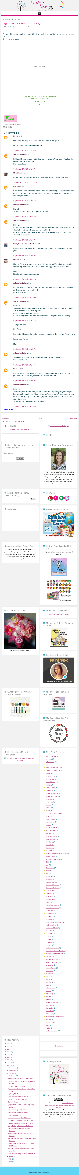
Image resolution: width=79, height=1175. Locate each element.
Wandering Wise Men (52, 959)
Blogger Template (33, 1172)
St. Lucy (48, 936)
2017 (9, 1046)
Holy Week (49, 850)
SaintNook (49, 919)
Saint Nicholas (50, 913)
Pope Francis (49, 896)
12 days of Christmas (52, 756)
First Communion (51, 830)
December (12, 1068)
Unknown (17, 186)
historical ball (49, 1008)
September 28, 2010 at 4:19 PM (24, 321)
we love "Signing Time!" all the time (18, 1110)
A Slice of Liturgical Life (53, 770)
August (11, 1156)
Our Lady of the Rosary (52, 888)
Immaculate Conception (53, 859)
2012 (9, 1060)
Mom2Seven (18, 173)
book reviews (49, 982)
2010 (9, 1065)
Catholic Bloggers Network (53, 793)
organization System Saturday (55, 1016)
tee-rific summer (50, 1022)
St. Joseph (49, 933)
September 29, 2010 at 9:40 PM (24, 406)
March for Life (50, 868)
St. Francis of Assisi (52, 928)
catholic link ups (50, 988)
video (19, 124)
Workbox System (51, 968)
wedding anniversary (52, 1031)
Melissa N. (17, 260)
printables (48, 1019)
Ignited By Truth (50, 856)
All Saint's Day (50, 779)
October (11, 1073)
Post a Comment (8, 409)
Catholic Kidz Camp (51, 796)
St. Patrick (49, 945)
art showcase (49, 974)
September (12, 1076)
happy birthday (50, 1005)
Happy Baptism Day (52, 836)
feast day (48, 996)
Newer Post (5, 418)
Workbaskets (49, 965)
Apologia (48, 785)
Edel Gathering (50, 822)
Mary (47, 873)
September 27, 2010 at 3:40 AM (24, 151)
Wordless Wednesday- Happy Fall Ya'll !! (20, 1096)
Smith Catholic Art (51, 925)
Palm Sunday (50, 890)
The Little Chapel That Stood (54, 953)
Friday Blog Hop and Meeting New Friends (20, 1123)
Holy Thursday (50, 848)
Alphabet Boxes (50, 782)
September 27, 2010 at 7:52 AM (24, 169)
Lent (47, 865)
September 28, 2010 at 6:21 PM (24, 349)
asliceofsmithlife (26, 27)
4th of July (49, 759)
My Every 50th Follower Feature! (18, 1094)
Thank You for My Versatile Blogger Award (20, 1078)
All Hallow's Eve (50, 776)
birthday (48, 979)
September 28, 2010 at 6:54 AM (24, 217)
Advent (48, 773)
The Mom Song (13, 124)
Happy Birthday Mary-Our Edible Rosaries (20, 1126)
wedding (48, 1028)
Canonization (49, 790)
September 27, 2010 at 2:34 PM (24, 201)
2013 (9, 1057)
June (10, 1162)
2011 (9, 1062)
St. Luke (48, 939)
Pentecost (49, 893)
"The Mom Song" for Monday (24, 23)
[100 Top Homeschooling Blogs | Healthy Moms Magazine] (20, 760)
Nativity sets (49, 876)
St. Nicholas (49, 942)
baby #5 (48, 976)
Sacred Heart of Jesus (52, 908)
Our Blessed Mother (52, 882)
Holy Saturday (50, 845)
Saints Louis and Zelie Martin (54, 922)
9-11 (47, 765)
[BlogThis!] (6, 127)
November (12, 1070)
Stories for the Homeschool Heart (55, 951)
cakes (47, 985)
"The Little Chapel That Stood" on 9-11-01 (20, 1120)
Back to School (50, 787)
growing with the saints (52, 1002)
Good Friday (49, 833)
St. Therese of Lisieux (52, 948)
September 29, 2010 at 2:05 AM (24, 381)
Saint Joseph (49, 910)
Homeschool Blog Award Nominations (57, 853)
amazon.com (49, 971)
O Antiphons (49, 879)
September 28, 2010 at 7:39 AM (24, 256)
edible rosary (49, 994)
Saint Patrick (49, 916)
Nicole (16, 136)
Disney (48, 810)
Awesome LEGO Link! (14, 1115)
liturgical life (49, 1014)
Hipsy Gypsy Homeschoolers (25, 244)
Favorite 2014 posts (51, 827)
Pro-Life (48, 902)
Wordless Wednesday (52, 962)
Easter (47, 816)
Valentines (49, 956)
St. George (49, 931)
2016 (9, 1049)
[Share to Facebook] (11, 127)
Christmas (49, 799)
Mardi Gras (49, 870)
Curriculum (49, 807)
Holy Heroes (49, 842)
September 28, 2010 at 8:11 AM (24, 279)
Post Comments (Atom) (18, 421)
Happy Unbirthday (51, 839)
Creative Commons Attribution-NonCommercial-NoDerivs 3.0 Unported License (59, 1105)
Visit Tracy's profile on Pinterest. (59, 614)
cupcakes (48, 991)
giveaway (48, 999)
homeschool (49, 1011)
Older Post (73, 418)
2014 (9, 1054)
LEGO (47, 862)
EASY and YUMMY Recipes (54, 813)
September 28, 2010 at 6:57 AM (24, 240)
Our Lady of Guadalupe (52, 885)
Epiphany (48, 825)
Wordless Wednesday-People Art (18, 1112)
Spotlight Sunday (13, 1102)
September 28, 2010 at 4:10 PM (24, 297)
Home (40, 418)
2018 (9, 1044)
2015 (9, 1052)
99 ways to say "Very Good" (54, 767)
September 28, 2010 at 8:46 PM (24, 365)
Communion (49, 802)
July (10, 1159)
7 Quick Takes (50, 762)
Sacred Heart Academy (52, 905)
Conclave (48, 805)
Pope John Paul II (51, 899)
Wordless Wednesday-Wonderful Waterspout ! (21, 1153)
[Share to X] (9, 127)
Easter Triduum (50, 819)
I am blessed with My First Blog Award (19, 1118)
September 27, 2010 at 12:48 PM (25, 182)
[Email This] (4, 127)
